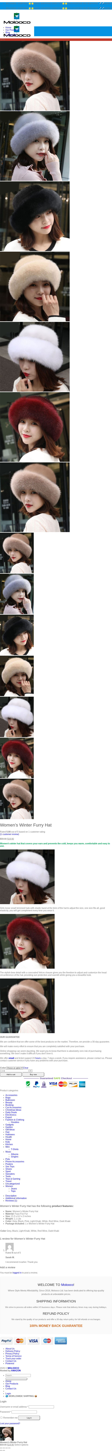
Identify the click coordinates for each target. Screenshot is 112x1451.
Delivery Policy (12, 1351)
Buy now (33, 1074)
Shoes (8, 1169)
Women (9, 1186)
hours (38, 1058)
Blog (7, 32)
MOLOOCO (13, 1368)
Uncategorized (12, 1184)
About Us (9, 1349)
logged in (17, 1273)
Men (7, 1147)
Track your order (13, 1358)
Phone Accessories (14, 1161)
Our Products (11, 30)
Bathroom (10, 1100)
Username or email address (14, 1407)
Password (5, 1412)
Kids (7, 1142)
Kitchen (9, 1144)
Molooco (67, 1285)
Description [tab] (11, 1196)
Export (8, 1117)
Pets (7, 1159)
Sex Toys (9, 1166)
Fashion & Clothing (14, 1120)
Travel (8, 1181)
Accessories (11, 1095)
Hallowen (10, 1134)
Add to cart (11, 1074)
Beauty (8, 1102)
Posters (9, 1164)
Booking (9, 1105)
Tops (13, 1191)
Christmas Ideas (13, 1110)
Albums (14, 1154)
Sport (8, 1171)
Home (8, 27)
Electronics (10, 1115)
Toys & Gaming (12, 1179)
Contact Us (10, 35)
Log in (29, 1418)
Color (3, 1068)
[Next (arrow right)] (4, 1450)
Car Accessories (13, 1107)
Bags (8, 1097)
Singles (14, 1156)
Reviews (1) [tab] (11, 1201)
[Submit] (16, 1379)
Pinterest (9, 1363)
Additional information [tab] (16, 1198)
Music (8, 1152)
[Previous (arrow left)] (1, 1450)
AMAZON (16, 1370)
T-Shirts (14, 1149)
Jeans (14, 1188)
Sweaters (10, 1174)
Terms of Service (13, 1356)
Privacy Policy (12, 1353)
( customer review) (9, 834)
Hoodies (15, 1122)
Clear (25, 1068)
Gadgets (9, 1125)
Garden (9, 1127)
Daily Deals (11, 1112)
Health (8, 1137)
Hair (7, 1132)
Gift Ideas (10, 1129)
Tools (8, 1176)
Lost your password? (10, 1423)
